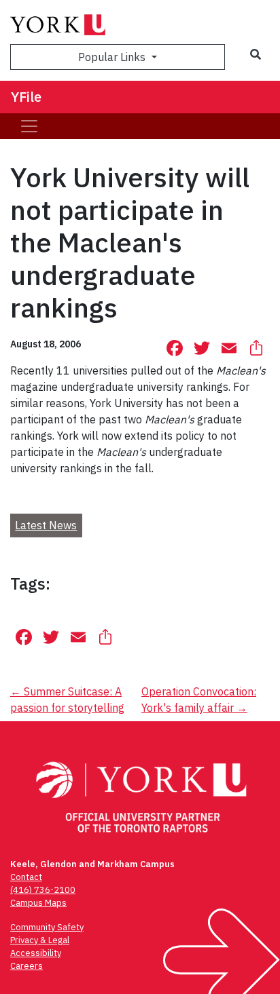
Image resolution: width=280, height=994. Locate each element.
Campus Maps (38, 903)
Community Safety (47, 927)
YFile (26, 97)
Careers (26, 966)
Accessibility (35, 953)
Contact (26, 877)
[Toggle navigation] (29, 126)
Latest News (46, 525)
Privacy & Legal (39, 940)
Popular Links (113, 57)
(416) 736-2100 (42, 890)
